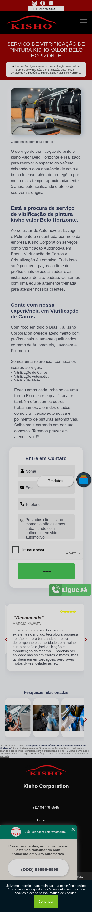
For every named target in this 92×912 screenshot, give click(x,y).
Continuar (46, 901)
